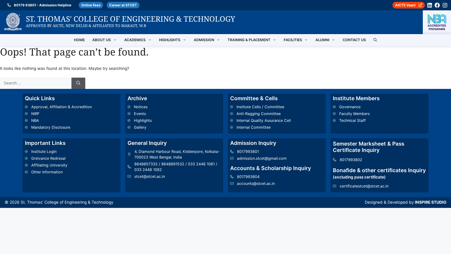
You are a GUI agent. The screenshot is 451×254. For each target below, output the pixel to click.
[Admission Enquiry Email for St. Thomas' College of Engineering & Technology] (258, 158)
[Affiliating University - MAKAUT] (46, 165)
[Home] (13, 15)
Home (79, 40)
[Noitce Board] (140, 107)
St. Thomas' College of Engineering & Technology (130, 19)
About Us (101, 40)
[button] (375, 40)
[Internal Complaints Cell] (260, 127)
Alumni (322, 40)
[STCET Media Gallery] (140, 127)
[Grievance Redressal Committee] (46, 158)
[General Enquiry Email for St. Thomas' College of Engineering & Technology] (174, 176)
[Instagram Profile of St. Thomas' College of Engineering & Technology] (444, 5)
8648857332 (146, 164)
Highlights (169, 40)
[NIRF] (58, 113)
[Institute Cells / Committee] (260, 107)
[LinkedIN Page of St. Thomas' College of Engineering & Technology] (429, 5)
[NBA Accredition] (58, 120)
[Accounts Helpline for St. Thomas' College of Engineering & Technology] (252, 176)
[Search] (78, 83)
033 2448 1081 (201, 164)
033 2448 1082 (148, 169)
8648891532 (172, 164)
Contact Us (354, 40)
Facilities (293, 40)
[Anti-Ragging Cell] (260, 113)
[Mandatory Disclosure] (58, 127)
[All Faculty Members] (351, 113)
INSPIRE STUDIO (430, 202)
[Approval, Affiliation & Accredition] (58, 107)
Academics (135, 40)
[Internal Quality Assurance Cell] (260, 120)
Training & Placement (249, 40)
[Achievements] (140, 120)
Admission (204, 40)
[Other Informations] (46, 172)
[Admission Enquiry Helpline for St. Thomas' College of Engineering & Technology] (258, 151)
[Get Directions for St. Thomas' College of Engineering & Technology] (174, 154)
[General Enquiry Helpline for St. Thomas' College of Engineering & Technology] (347, 160)
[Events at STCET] (140, 113)
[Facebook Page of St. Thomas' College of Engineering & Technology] (437, 5)
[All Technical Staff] (351, 120)
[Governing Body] (351, 107)
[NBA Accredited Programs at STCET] (437, 22)
